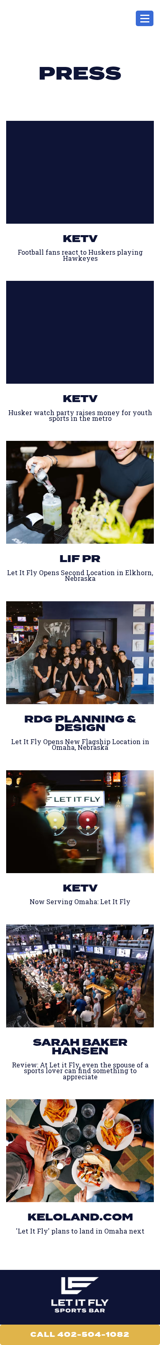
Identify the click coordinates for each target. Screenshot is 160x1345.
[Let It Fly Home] (26, 18)
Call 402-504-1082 (80, 1334)
